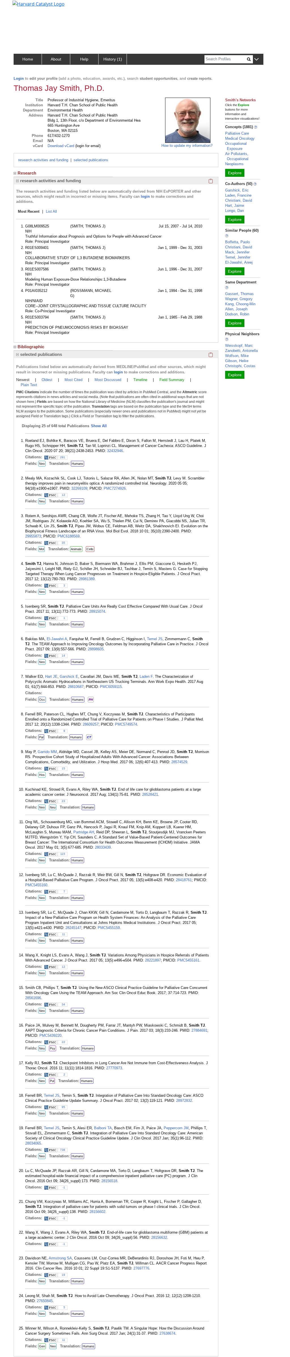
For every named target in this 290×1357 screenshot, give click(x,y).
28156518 (109, 1181)
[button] (256, 59)
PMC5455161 (188, 960)
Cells (90, 549)
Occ (42, 699)
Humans (77, 463)
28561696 (33, 998)
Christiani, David (238, 200)
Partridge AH (83, 832)
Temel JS (155, 639)
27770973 (114, 1068)
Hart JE (51, 676)
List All (51, 211)
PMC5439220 (50, 1035)
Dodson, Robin (237, 314)
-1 (64, 1187)
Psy (52, 1048)
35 (63, 542)
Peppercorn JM (176, 1128)
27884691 (199, 1030)
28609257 (91, 724)
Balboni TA (103, 1128)
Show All (99, 426)
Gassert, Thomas (239, 294)
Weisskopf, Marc (239, 345)
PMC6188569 (68, 536)
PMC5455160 (36, 885)
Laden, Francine (238, 195)
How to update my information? (186, 145)
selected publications (91, 160)
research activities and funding (43, 160)
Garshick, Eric (237, 190)
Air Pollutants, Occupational (236, 156)
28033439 (103, 847)
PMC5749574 (126, 724)
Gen (42, 1346)
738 (62, 1149)
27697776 (141, 1268)
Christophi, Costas (240, 366)
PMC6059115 (111, 687)
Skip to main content (23, 6)
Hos (42, 775)
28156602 (97, 1212)
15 (63, 768)
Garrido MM (47, 752)
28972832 (184, 1100)
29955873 (33, 536)
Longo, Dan (234, 210)
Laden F (146, 676)
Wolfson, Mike (237, 356)
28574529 (179, 762)
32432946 (115, 451)
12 (63, 494)
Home (27, 59)
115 (62, 853)
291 (62, 457)
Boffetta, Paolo (237, 242)
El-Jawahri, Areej (239, 262)
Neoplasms (234, 164)
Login (19, 78)
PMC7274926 (115, 488)
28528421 (150, 794)
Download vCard (61, 146)
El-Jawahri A (57, 639)
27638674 (167, 1333)
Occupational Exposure (236, 146)
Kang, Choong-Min (240, 304)
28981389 (87, 579)
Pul (52, 1081)
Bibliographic (31, 346)
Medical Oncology (240, 138)
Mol (41, 549)
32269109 (79, 488)
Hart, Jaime (234, 205)
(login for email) (87, 146)
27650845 (45, 1301)
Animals (76, 549)
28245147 (73, 928)
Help (84, 59)
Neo (42, 463)
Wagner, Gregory (239, 299)
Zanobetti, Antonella (241, 351)
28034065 (33, 1143)
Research (27, 173)
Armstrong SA (60, 1258)
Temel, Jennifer (237, 257)
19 (63, 1274)
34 (63, 1004)
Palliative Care (237, 133)
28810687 (76, 687)
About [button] (56, 59)
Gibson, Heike (236, 361)
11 (63, 934)
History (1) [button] (112, 59)
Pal (41, 737)
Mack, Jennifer (237, 252)
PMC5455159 (109, 928)
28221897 (153, 960)
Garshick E (69, 676)
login (145, 196)
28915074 (97, 611)
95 (63, 1107)
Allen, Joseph (236, 309)
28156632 (159, 1237)
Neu (42, 501)
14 (63, 655)
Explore (235, 173)
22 (63, 1042)
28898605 (96, 649)
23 (63, 801)
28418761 (184, 880)
